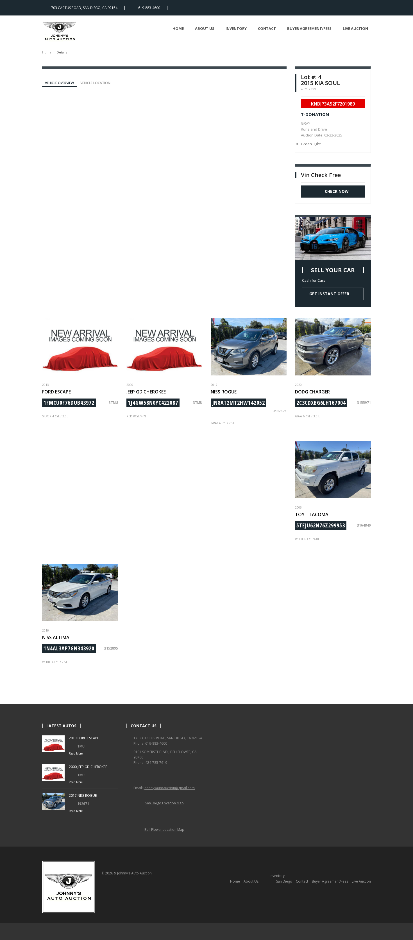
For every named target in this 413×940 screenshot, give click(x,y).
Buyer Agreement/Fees (309, 28)
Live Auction (355, 28)
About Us (204, 28)
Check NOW (337, 191)
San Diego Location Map (164, 803)
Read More (76, 753)
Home (178, 28)
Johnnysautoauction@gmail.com (169, 787)
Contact (267, 28)
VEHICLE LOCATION (95, 82)
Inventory (236, 28)
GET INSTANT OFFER (329, 293)
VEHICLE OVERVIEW (59, 82)
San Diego (284, 881)
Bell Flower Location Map (164, 829)
